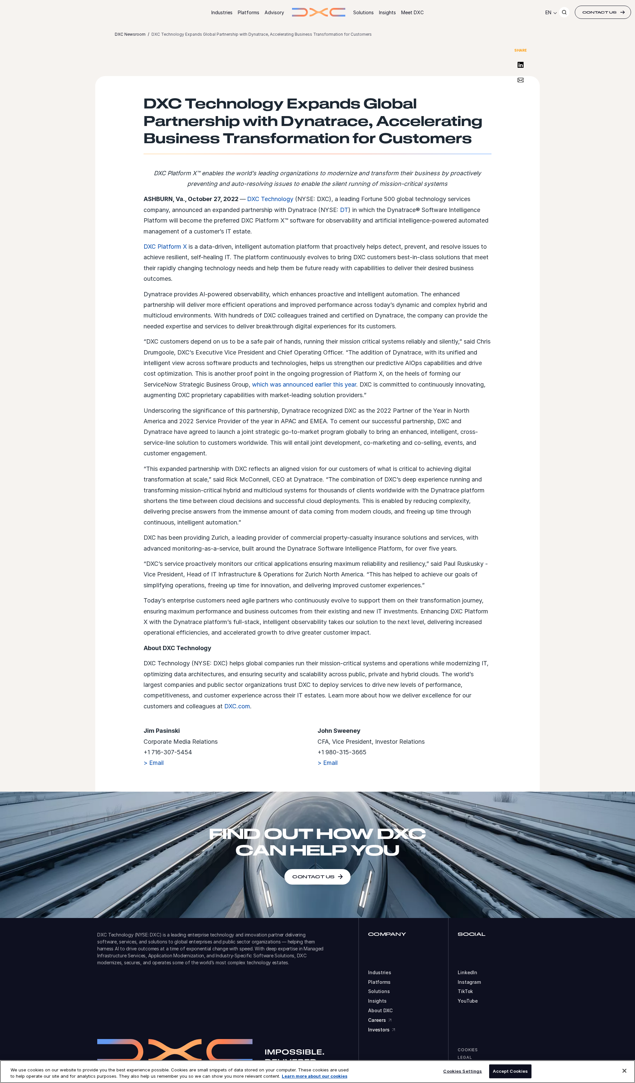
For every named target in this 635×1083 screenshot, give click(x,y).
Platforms (248, 12)
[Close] (624, 1070)
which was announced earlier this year (304, 384)
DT (344, 209)
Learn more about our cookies (314, 1076)
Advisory (274, 12)
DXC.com (237, 706)
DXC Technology (270, 198)
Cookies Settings (462, 1071)
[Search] (564, 12)
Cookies (468, 1049)
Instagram (469, 982)
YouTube (468, 1001)
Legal (465, 1057)
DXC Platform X (165, 246)
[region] (317, 1071)
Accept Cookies (510, 1071)
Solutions (363, 12)
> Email (154, 762)
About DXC (380, 1010)
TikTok (465, 991)
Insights (387, 12)
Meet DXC (412, 12)
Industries (222, 12)
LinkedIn (467, 972)
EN (548, 12)
